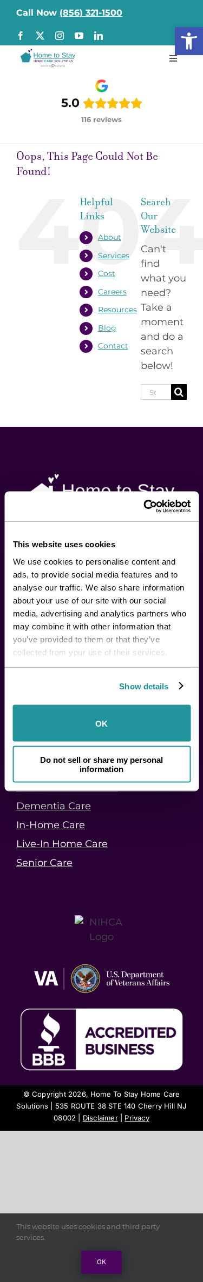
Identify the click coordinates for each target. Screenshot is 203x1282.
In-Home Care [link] (50, 825)
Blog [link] (107, 328)
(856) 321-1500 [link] (91, 13)
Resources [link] (117, 309)
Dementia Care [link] (53, 806)
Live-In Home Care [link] (62, 844)
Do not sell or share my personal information (101, 764)
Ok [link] (101, 1262)
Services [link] (113, 255)
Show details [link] (143, 685)
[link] (189, 41)
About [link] (109, 237)
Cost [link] (106, 273)
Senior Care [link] (44, 863)
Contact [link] (113, 346)
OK (101, 723)
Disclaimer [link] (100, 1117)
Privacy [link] (137, 1117)
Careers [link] (112, 292)
